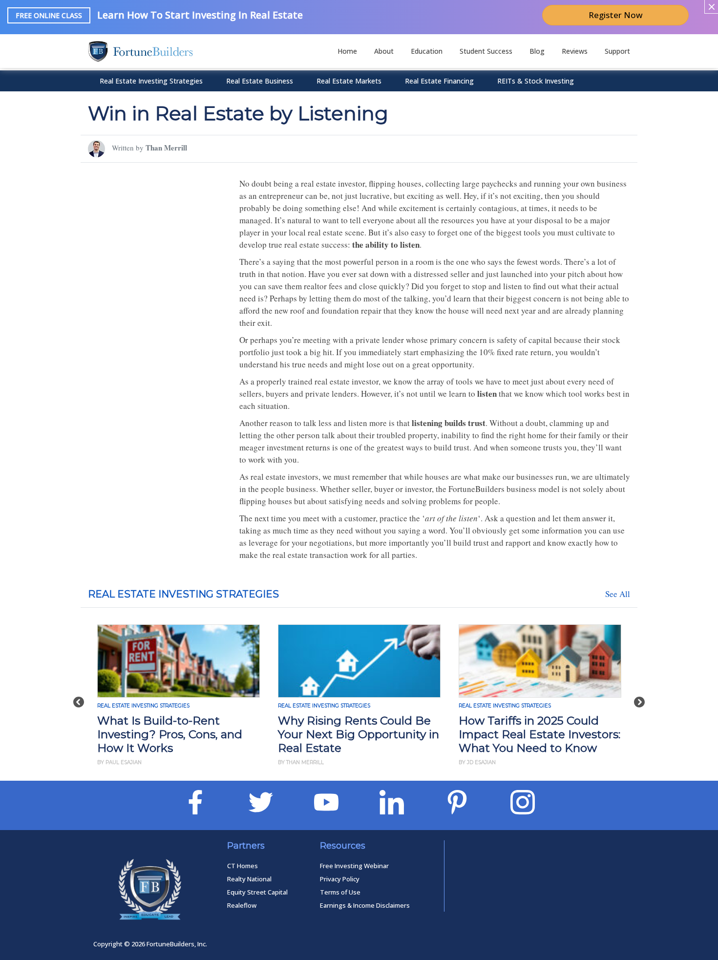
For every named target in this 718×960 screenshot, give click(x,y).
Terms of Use (340, 892)
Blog (537, 51)
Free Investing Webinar (354, 865)
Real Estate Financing (439, 80)
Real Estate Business (259, 80)
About (384, 51)
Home (347, 51)
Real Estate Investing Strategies (151, 80)
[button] (78, 697)
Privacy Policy (339, 879)
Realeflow (241, 905)
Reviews (575, 51)
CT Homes (242, 865)
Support (617, 51)
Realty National (249, 879)
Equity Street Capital (257, 892)
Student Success (486, 51)
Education (427, 51)
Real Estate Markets (349, 80)
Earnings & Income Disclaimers (365, 905)
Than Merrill (166, 147)
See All (617, 593)
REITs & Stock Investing (535, 80)
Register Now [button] (616, 15)
